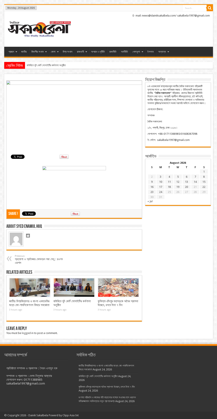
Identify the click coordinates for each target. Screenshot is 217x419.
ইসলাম (150, 51)
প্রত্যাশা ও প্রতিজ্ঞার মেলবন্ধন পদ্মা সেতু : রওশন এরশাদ (39, 259)
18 (169, 186)
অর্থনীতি (124, 51)
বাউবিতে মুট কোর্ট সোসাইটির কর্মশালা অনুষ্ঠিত (98, 376)
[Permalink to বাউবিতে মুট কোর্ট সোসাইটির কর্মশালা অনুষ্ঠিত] (74, 287)
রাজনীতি (112, 51)
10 (160, 181)
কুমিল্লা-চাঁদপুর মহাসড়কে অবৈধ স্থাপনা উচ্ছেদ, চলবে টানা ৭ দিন (118, 303)
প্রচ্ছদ (11, 51)
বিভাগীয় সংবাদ (37, 51)
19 (177, 186)
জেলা (53, 51)
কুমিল (29, 65)
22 (203, 186)
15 (203, 181)
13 (186, 181)
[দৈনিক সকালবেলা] (39, 29)
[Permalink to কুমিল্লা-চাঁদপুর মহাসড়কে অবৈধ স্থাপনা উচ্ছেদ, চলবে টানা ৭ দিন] (118, 287)
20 (186, 186)
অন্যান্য (162, 51)
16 (151, 186)
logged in (27, 333)
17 (160, 186)
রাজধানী (80, 51)
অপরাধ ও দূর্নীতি (98, 51)
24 (160, 192)
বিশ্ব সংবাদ (67, 51)
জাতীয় (24, 51)
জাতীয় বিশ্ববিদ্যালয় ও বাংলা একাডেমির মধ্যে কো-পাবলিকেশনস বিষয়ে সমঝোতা (29, 303)
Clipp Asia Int (71, 415)
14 (195, 181)
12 (177, 181)
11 (169, 181)
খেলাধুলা (136, 51)
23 (151, 192)
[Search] (210, 8)
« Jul (150, 201)
